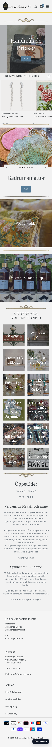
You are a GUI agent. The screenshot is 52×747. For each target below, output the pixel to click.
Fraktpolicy (11, 713)
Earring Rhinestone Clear (12, 117)
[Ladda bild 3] (25, 167)
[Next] (49, 76)
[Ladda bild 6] (32, 167)
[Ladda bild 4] (27, 167)
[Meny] (47, 6)
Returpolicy (11, 706)
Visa (25, 59)
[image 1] (16, 95)
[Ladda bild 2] (22, 167)
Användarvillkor (13, 699)
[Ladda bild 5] (29, 167)
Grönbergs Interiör (22, 738)
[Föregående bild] (6, 167)
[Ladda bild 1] (20, 167)
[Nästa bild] (45, 167)
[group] (15, 104)
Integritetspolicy (14, 692)
